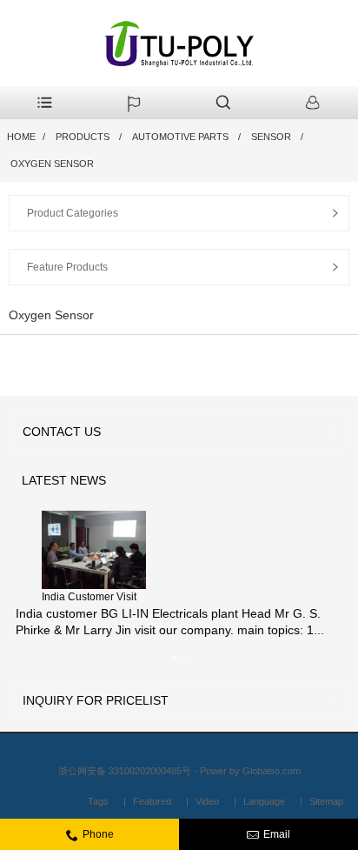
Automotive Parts (180, 136)
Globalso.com (271, 771)
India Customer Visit (89, 597)
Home (21, 136)
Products (82, 136)
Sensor (271, 136)
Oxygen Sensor (52, 163)
